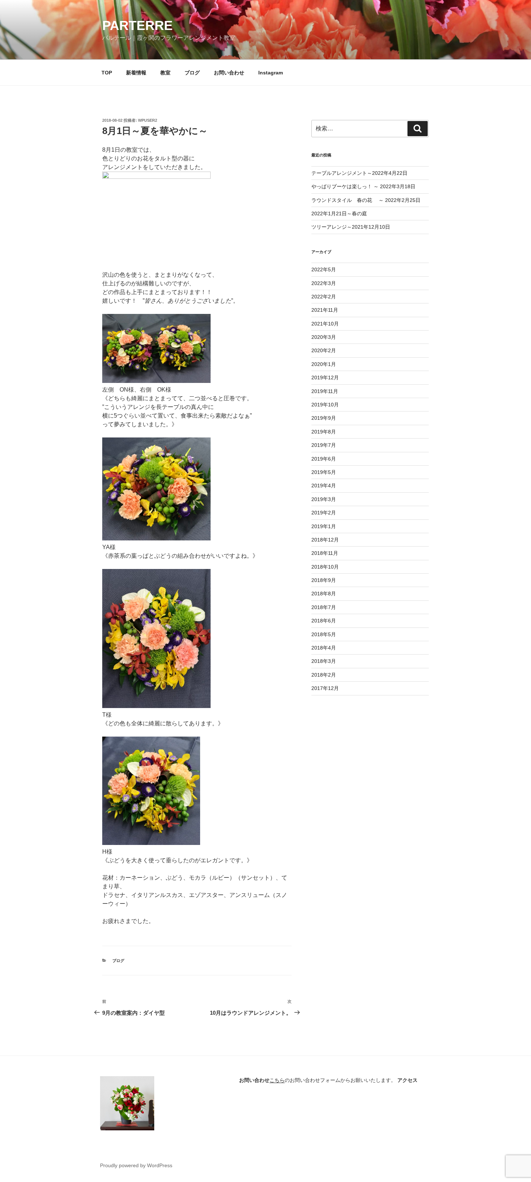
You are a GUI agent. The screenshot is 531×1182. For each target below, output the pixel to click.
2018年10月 (325, 567)
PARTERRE (137, 25)
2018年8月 (323, 593)
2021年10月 (325, 324)
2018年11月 (324, 553)
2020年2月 (323, 350)
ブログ (192, 73)
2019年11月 (324, 391)
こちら (277, 1080)
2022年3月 (323, 283)
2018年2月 (323, 675)
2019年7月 (323, 445)
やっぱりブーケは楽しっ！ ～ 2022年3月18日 (363, 186)
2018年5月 (323, 634)
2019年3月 (323, 499)
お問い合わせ (229, 73)
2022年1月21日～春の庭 (339, 213)
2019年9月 (323, 418)
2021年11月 (324, 310)
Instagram (270, 73)
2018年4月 (323, 648)
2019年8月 (323, 432)
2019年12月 (325, 377)
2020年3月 (323, 337)
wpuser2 (147, 120)
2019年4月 (323, 485)
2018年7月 (323, 607)
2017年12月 (325, 688)
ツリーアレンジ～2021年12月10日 (350, 227)
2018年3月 (323, 661)
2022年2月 (323, 296)
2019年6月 (323, 459)
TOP (107, 73)
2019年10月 (325, 404)
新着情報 (136, 73)
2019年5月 (323, 472)
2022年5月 (323, 269)
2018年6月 (323, 621)
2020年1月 (323, 364)
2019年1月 (323, 526)
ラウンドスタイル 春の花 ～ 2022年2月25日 (365, 200)
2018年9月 (323, 580)
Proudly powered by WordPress (136, 1165)
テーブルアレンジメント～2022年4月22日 (359, 173)
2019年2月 (323, 512)
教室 (165, 73)
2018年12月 (325, 540)
